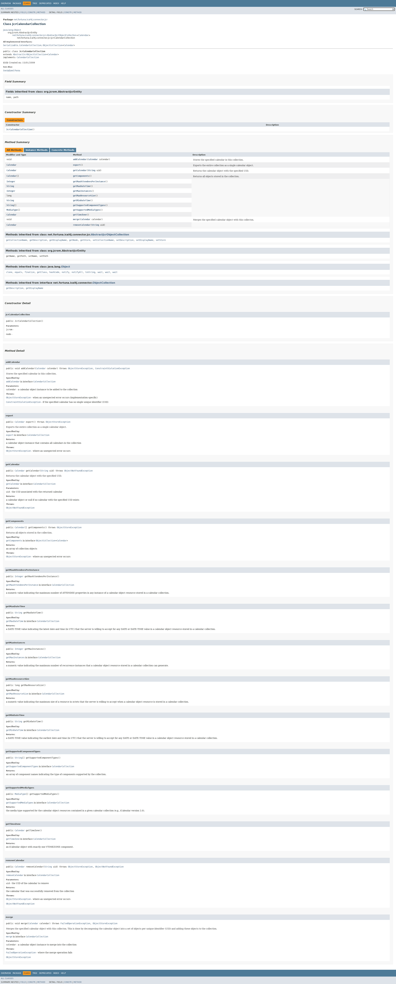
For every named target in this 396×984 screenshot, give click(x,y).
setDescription (124, 240)
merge (76, 219)
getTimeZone (80, 214)
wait (100, 272)
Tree (34, 3)
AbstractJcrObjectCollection (29, 54)
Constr (31, 12)
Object (65, 266)
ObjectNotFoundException (78, 470)
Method (41, 12)
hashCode (54, 272)
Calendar (83, 35)
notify (65, 272)
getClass (42, 272)
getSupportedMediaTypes (86, 210)
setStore (161, 240)
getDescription (38, 240)
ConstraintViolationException (112, 368)
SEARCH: (358, 9)
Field (23, 12)
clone (9, 272)
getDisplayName (58, 240)
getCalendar (80, 170)
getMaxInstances (82, 191)
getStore (85, 240)
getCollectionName (16, 240)
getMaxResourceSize (84, 195)
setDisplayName (144, 240)
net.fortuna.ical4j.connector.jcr (30, 19)
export (76, 165)
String (91, 170)
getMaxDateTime (81, 186)
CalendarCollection (30, 45)
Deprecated (45, 3)
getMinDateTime (81, 200)
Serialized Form (11, 70)
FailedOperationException (75, 923)
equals (18, 272)
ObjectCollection (52, 45)
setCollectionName (103, 240)
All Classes (7, 9)
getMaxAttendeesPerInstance (89, 181)
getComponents (81, 176)
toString (90, 272)
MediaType (12, 210)
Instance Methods (36, 150)
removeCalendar (81, 225)
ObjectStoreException (80, 368)
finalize (29, 272)
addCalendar (80, 159)
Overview (6, 3)
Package (17, 3)
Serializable (10, 45)
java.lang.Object (12, 30)
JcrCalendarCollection (19, 129)
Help (63, 3)
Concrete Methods (63, 150)
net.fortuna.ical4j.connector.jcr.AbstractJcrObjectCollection (44, 35)
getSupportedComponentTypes (89, 205)
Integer (10, 181)
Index (56, 3)
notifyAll (77, 272)
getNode (73, 240)
